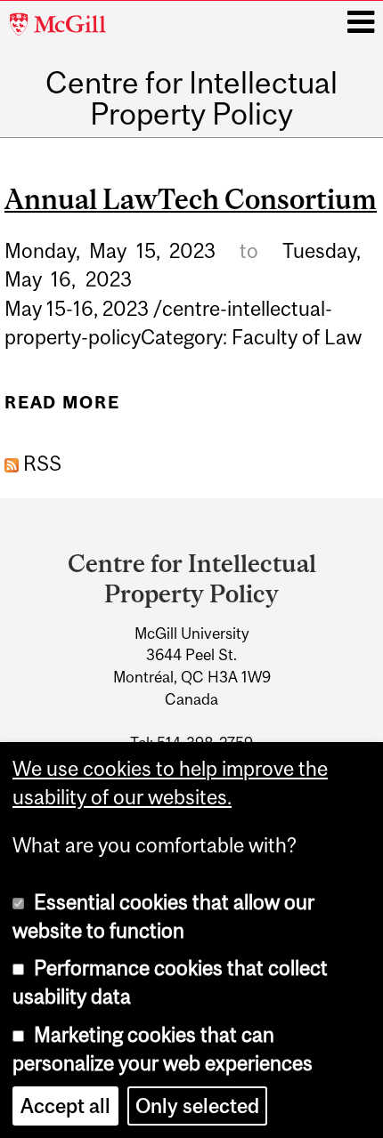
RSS (40, 463)
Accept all (65, 1106)
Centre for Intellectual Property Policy (191, 98)
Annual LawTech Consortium (190, 199)
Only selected (197, 1106)
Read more (61, 409)
